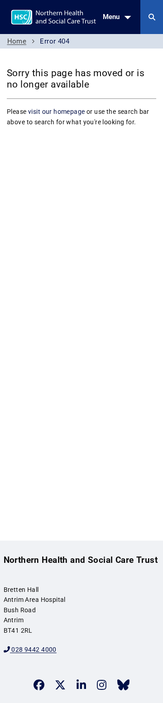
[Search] (151, 17)
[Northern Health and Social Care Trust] (76, 16)
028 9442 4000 (33, 649)
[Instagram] (102, 685)
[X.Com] (60, 685)
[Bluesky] (123, 685)
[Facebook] (39, 685)
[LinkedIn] (81, 685)
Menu (111, 17)
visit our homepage (56, 111)
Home (17, 41)
